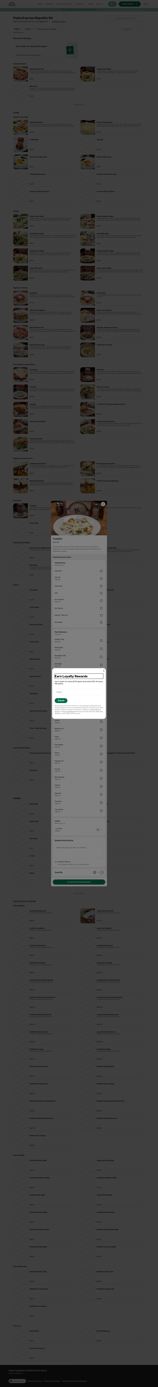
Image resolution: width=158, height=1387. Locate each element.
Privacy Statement (69, 711)
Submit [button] (61, 700)
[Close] (104, 671)
